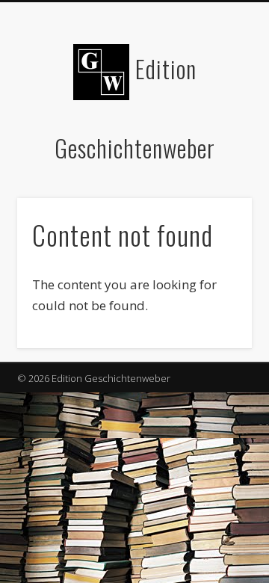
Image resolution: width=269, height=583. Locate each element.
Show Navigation (217, 134)
